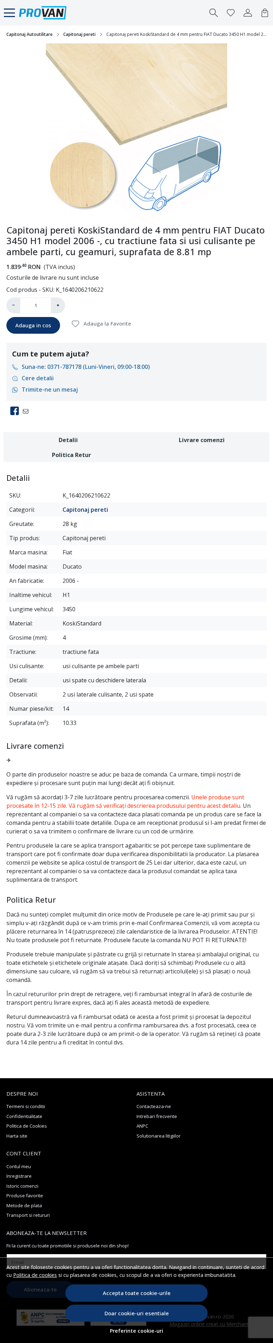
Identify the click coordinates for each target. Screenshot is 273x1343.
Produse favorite (24, 1195)
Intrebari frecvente (156, 1116)
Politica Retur (71, 455)
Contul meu (18, 1166)
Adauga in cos (33, 325)
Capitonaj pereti (79, 34)
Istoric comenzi (22, 1186)
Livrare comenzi (202, 440)
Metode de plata (24, 1205)
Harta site (16, 1136)
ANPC (142, 1126)
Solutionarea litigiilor (158, 1136)
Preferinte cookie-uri (136, 1330)
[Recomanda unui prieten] (27, 411)
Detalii (68, 440)
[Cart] (265, 13)
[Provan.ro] (42, 13)
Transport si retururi (28, 1215)
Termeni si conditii (25, 1106)
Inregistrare (19, 1176)
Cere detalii (38, 378)
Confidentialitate (24, 1116)
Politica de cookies (35, 1275)
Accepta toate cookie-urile (137, 1292)
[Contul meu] (247, 13)
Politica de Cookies (26, 1126)
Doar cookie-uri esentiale (137, 1313)
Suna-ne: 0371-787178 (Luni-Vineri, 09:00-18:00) (86, 367)
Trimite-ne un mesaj (50, 389)
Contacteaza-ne (153, 1106)
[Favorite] (230, 13)
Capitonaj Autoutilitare (29, 34)
